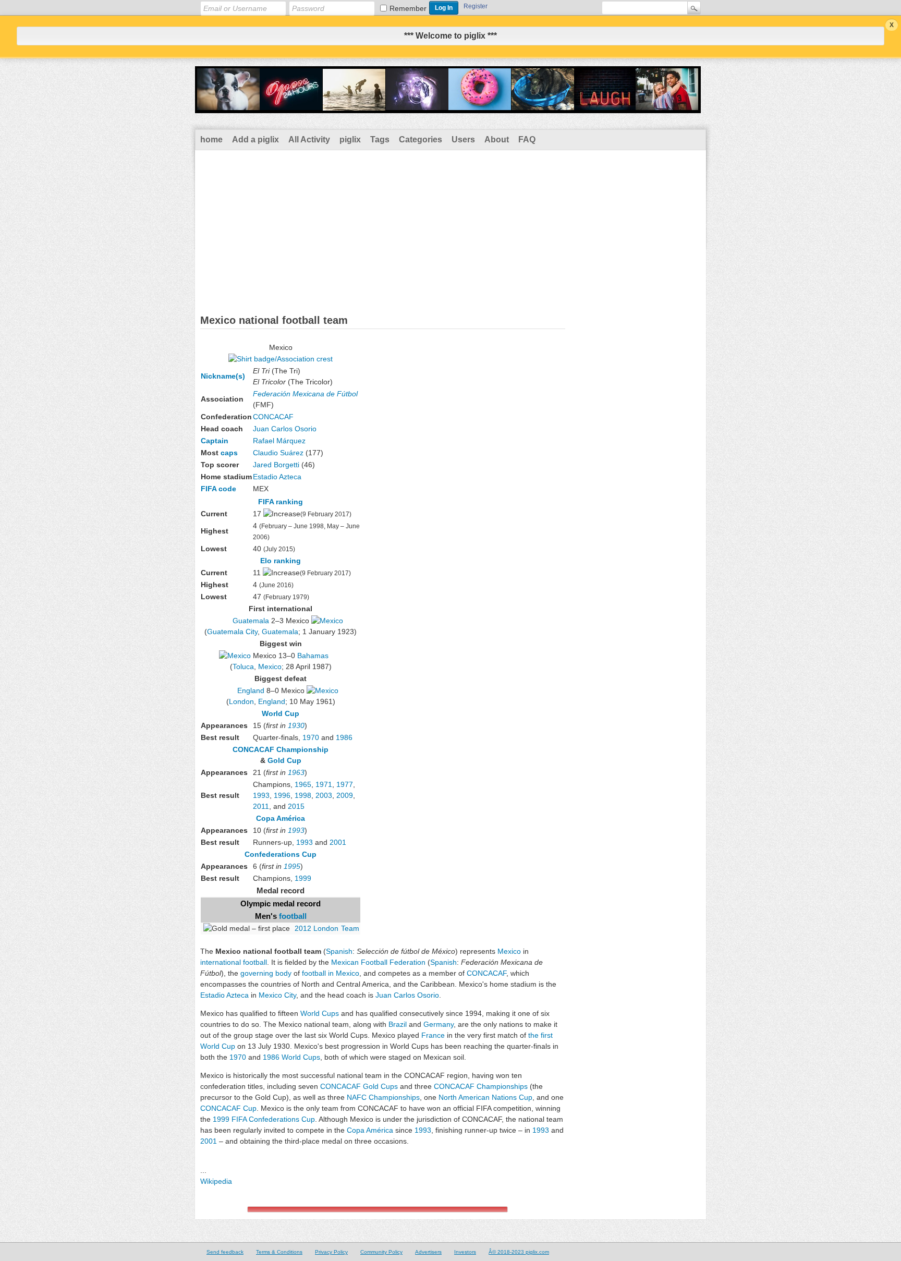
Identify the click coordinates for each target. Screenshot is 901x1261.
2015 (296, 806)
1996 (282, 795)
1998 (303, 795)
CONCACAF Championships (481, 1086)
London (241, 701)
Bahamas (312, 655)
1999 (303, 878)
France (433, 1035)
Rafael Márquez (279, 440)
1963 (296, 772)
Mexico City (277, 995)
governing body (265, 973)
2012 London (316, 928)
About (496, 139)
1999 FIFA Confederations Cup (264, 1119)
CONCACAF (273, 417)
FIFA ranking (280, 502)
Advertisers (428, 1252)
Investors (465, 1252)
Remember (408, 8)
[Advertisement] (450, 228)
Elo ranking (280, 560)
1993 (261, 795)
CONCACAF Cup (228, 1108)
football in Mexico (330, 973)
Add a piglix (255, 139)
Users (463, 139)
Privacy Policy (331, 1252)
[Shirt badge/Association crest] (280, 359)
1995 (292, 866)
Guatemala (251, 620)
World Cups (319, 1013)
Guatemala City (232, 631)
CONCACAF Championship (280, 749)
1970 (310, 737)
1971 (323, 784)
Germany (438, 1024)
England (250, 690)
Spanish (339, 951)
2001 (338, 842)
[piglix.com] (448, 106)
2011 (261, 806)
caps (229, 452)
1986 (344, 737)
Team (350, 928)
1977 (344, 784)
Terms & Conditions (279, 1252)
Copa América (280, 818)
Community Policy (381, 1252)
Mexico (270, 666)
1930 (296, 725)
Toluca (243, 666)
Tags (379, 139)
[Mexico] (327, 620)
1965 (303, 784)
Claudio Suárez (278, 452)
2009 (344, 795)
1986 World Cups (291, 1057)
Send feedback (224, 1252)
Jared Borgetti (276, 464)
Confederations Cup (280, 854)
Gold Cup (284, 760)
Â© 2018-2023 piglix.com (519, 1252)
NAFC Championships (383, 1097)
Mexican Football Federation (378, 962)
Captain (214, 440)
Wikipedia (216, 1181)
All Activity (309, 139)
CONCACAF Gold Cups (359, 1086)
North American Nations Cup (485, 1097)
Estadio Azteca (277, 476)
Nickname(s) (223, 376)
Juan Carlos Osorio (284, 429)
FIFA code (218, 488)
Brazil (397, 1024)
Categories (420, 139)
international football (233, 962)
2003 (323, 795)
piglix (350, 139)
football (293, 916)
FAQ (526, 139)
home (211, 139)
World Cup (280, 713)
